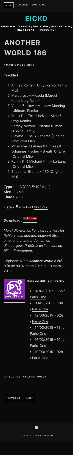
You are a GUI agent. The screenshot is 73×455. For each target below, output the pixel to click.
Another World (34, 377)
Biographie (39, 5)
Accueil (23, 5)
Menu (9, 5)
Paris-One (38, 297)
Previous (13, 398)
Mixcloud (41, 207)
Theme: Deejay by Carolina (36, 436)
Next (29, 398)
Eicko (36, 18)
